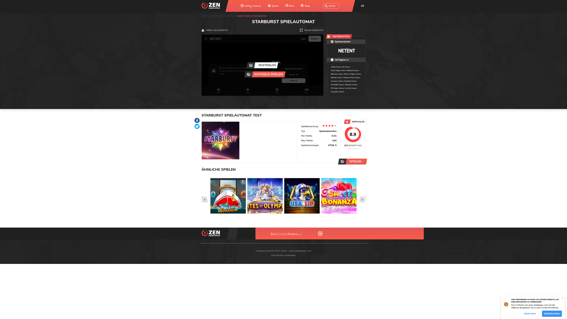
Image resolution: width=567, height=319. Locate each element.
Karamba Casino (350, 81)
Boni (291, 6)
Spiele (275, 6)
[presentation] (204, 199)
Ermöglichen (552, 313)
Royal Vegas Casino (338, 70)
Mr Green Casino (337, 88)
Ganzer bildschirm (313, 30)
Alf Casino (346, 67)
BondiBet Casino (337, 85)
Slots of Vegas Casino (352, 74)
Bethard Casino (353, 70)
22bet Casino (336, 67)
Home (204, 15)
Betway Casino (337, 77)
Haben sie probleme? (217, 30)
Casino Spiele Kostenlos (222, 15)
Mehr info (530, 313)
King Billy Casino (337, 92)
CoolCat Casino (351, 88)
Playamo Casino (351, 85)
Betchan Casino (337, 74)
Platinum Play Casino (351, 77)
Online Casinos (253, 6)
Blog (307, 6)
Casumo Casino (337, 81)
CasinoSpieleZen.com (300, 251)
